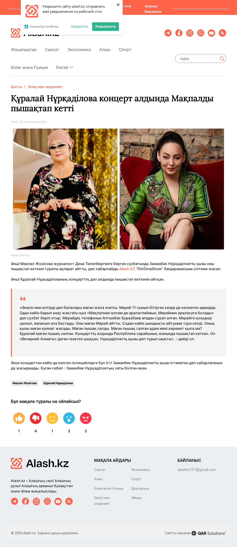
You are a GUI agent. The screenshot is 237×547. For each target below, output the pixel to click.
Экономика (79, 49)
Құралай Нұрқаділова (58, 383)
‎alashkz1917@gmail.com (197, 469)
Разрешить (105, 26)
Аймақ (136, 497)
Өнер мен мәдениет (45, 86)
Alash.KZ (127, 268)
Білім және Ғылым (29, 67)
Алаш (104, 49)
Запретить (79, 26)
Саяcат (52, 49)
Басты (16, 86)
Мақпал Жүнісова (24, 383)
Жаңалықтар (24, 49)
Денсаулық (140, 488)
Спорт (125, 49)
